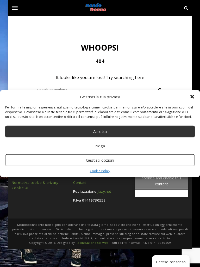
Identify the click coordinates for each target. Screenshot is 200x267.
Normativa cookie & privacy (35, 182)
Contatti (79, 182)
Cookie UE (20, 187)
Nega (100, 145)
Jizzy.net (104, 191)
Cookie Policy (100, 170)
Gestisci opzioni (100, 160)
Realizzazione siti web (92, 243)
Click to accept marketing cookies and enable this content (161, 177)
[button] (192, 96)
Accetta (100, 131)
